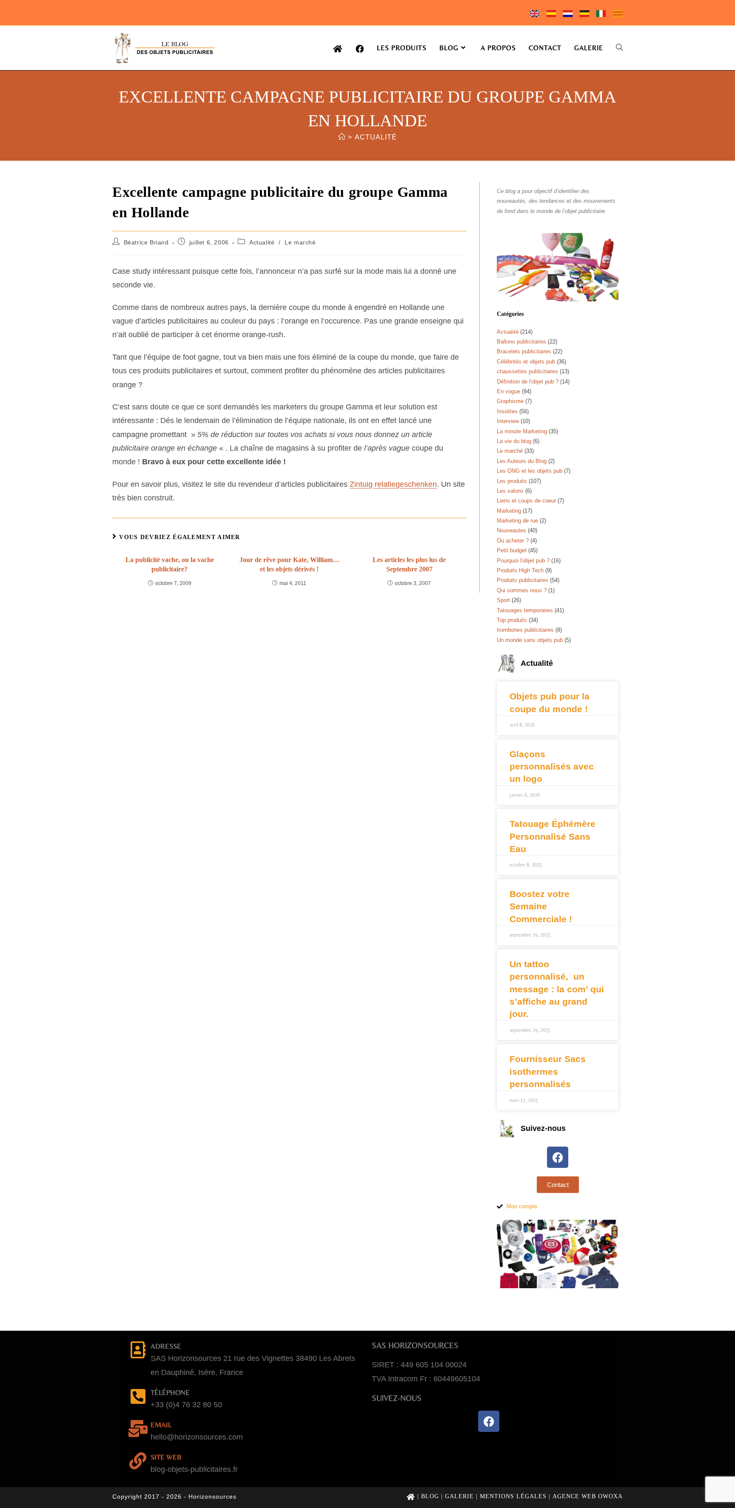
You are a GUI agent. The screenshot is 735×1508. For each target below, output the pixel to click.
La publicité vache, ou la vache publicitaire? (169, 564)
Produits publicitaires (522, 580)
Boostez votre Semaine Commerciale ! (541, 906)
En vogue (508, 391)
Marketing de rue (517, 520)
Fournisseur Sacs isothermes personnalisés (548, 1071)
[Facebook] (557, 1157)
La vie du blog (514, 441)
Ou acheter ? (513, 540)
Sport (503, 600)
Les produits (512, 481)
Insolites (507, 411)
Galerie (459, 1496)
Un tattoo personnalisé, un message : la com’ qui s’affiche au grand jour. (557, 989)
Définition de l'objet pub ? (527, 381)
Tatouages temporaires (525, 610)
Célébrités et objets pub (526, 361)
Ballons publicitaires (521, 341)
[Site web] (137, 1460)
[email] (137, 1428)
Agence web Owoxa (588, 1496)
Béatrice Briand (146, 242)
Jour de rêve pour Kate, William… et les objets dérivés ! (289, 564)
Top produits (512, 620)
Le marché (300, 242)
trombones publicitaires (525, 630)
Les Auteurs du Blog (522, 461)
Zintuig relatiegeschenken (393, 484)
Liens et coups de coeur (526, 500)
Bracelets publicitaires (524, 351)
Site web (166, 1457)
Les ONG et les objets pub (529, 471)
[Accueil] (341, 137)
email (161, 1424)
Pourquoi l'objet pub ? (523, 560)
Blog (430, 1496)
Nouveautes (511, 530)
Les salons (510, 491)
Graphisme (510, 401)
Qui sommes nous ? (522, 590)
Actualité (376, 137)
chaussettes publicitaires (527, 371)
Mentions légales (513, 1496)
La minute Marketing (522, 431)
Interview (508, 421)
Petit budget (512, 550)
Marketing (509, 511)
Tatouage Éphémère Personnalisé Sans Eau (552, 836)
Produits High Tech (520, 570)
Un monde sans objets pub (530, 640)
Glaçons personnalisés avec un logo (552, 766)
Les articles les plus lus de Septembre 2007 (409, 564)
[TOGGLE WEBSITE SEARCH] (619, 48)
